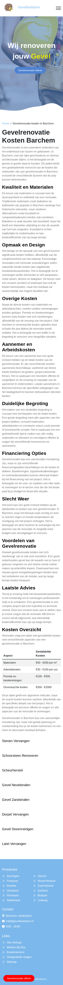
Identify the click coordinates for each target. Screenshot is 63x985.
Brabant (42, 895)
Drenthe (11, 885)
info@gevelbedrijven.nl (20, 921)
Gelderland (13, 900)
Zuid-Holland (45, 885)
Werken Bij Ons (15, 947)
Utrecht (41, 876)
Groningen (12, 876)
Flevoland (12, 895)
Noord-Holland (46, 880)
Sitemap (11, 961)
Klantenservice (15, 952)
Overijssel (12, 890)
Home (5, 123)
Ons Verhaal (14, 942)
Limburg (42, 900)
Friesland (12, 880)
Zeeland (42, 890)
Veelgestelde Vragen (19, 957)
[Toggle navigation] (58, 8)
